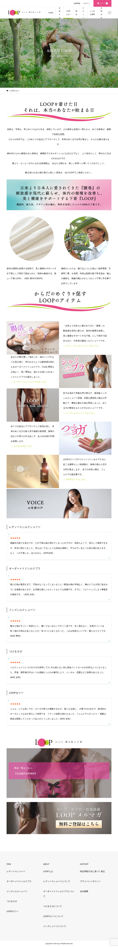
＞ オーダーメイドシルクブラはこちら (29, 381)
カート (103, 3)
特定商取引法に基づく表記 (92, 871)
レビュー (83, 12)
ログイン (87, 3)
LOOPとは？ (68, 12)
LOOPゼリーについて (53, 916)
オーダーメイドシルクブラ (19, 881)
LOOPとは (48, 871)
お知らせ (59, 12)
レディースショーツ (16, 871)
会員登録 (77, 3)
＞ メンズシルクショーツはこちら (79, 413)
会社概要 (84, 891)
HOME (50, 13)
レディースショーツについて (56, 881)
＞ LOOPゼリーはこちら (74, 479)
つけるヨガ (12, 901)
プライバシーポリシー (90, 881)
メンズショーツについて (54, 926)
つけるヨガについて (52, 906)
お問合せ (101, 12)
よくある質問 (92, 12)
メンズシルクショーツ (17, 891)
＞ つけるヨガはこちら (21, 446)
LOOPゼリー (12, 911)
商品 (76, 12)
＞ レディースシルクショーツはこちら (81, 345)
